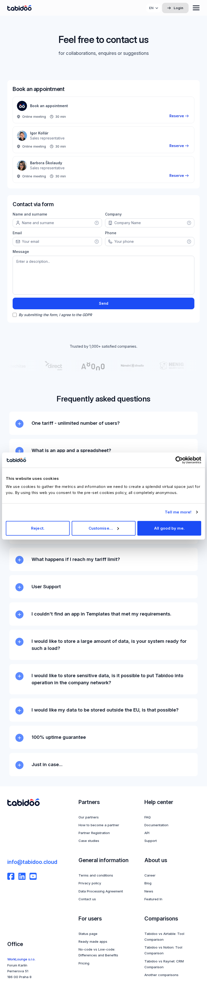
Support (150, 841)
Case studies (89, 841)
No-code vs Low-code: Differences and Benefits (98, 952)
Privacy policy (90, 883)
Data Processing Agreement (101, 891)
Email (17, 233)
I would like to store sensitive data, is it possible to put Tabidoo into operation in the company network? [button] (107, 679)
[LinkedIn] (21, 876)
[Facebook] (10, 876)
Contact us (87, 899)
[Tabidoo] (19, 8)
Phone (110, 233)
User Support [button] (46, 586)
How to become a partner (99, 825)
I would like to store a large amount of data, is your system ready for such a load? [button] (109, 644)
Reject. (37, 528)
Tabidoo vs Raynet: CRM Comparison (164, 964)
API (146, 833)
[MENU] (196, 7)
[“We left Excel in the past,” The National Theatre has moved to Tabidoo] (128, 366)
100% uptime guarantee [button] (59, 737)
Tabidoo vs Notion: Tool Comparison (163, 950)
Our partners (89, 817)
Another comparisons (161, 975)
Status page (88, 934)
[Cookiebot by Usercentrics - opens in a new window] (179, 460)
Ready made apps (93, 941)
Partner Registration (94, 833)
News (148, 891)
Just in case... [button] (47, 764)
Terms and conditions (96, 875)
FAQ (147, 817)
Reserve (176, 116)
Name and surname (30, 214)
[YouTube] (33, 876)
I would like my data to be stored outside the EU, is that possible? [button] (105, 710)
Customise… (101, 528)
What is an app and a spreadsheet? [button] (71, 450)
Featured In (153, 899)
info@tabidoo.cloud (32, 862)
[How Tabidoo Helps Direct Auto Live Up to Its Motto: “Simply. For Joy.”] (50, 366)
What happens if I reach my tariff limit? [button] (76, 559)
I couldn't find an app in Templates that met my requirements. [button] (101, 614)
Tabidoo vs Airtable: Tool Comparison (164, 936)
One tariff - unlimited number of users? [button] (76, 423)
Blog (147, 883)
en (151, 8)
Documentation (156, 825)
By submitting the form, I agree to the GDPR (55, 315)
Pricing (84, 963)
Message (21, 251)
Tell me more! (178, 512)
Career (150, 875)
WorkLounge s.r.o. (21, 959)
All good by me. (169, 528)
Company (113, 214)
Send (103, 303)
